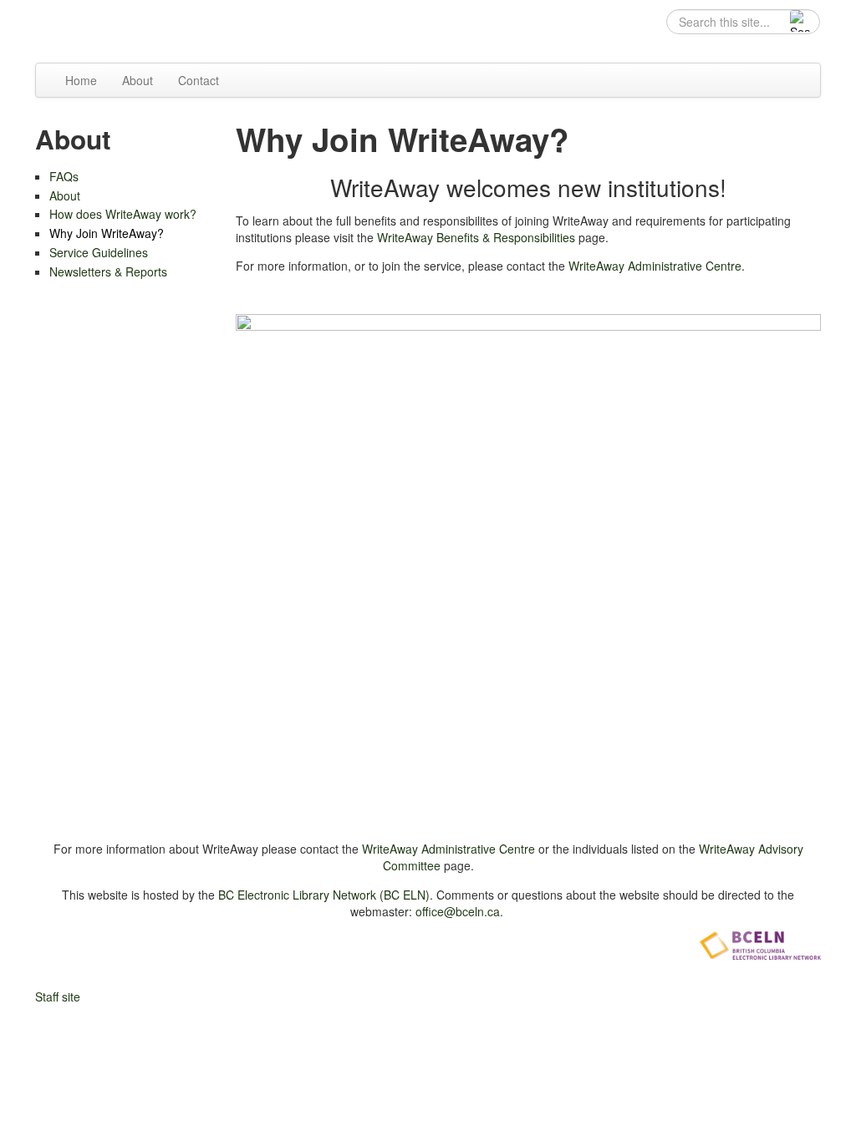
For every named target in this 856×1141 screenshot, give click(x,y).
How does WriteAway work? (122, 213)
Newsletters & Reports (108, 271)
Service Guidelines (98, 252)
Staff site (57, 996)
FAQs (64, 176)
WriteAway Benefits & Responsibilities (476, 237)
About (137, 80)
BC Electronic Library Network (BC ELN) (324, 894)
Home (81, 80)
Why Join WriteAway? (106, 233)
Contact (198, 80)
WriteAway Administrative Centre (654, 265)
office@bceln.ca (457, 911)
